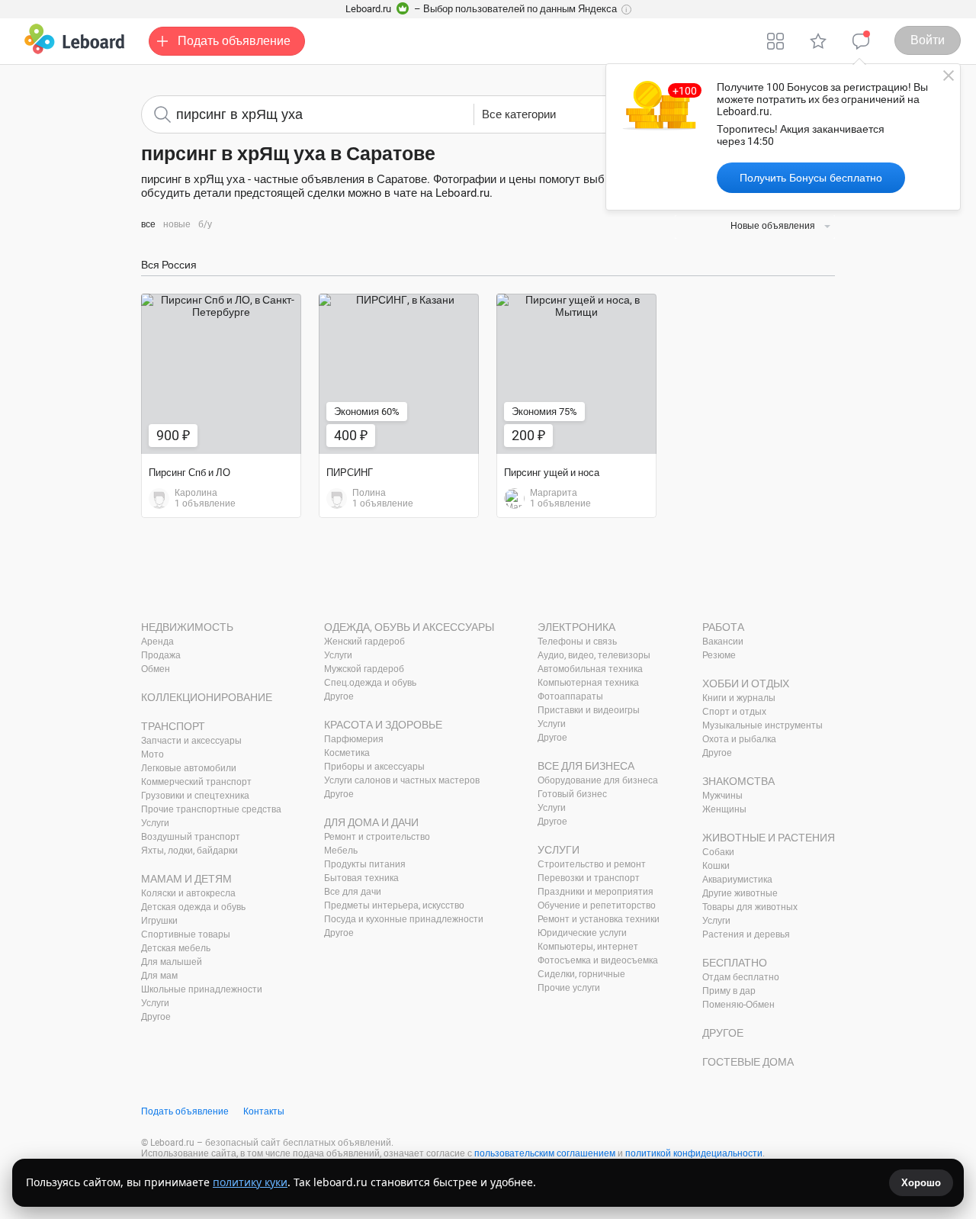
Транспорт (173, 726)
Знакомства (738, 781)
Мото (152, 754)
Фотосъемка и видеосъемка (598, 960)
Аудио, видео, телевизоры (594, 655)
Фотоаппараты (570, 696)
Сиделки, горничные (581, 974)
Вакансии (722, 641)
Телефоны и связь (577, 641)
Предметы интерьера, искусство (394, 905)
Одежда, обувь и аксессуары (409, 627)
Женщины (724, 809)
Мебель (341, 850)
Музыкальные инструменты (762, 725)
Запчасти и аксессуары (191, 740)
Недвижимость (187, 627)
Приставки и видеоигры (589, 710)
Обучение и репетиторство (597, 905)
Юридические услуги (582, 933)
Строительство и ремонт (592, 864)
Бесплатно (734, 963)
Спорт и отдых (734, 711)
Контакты (263, 1111)
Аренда (157, 641)
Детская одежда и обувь (193, 907)
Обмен (155, 669)
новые (177, 224)
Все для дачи (352, 891)
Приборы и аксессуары (374, 766)
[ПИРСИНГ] (399, 374)
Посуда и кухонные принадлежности (403, 919)
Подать (234, 41)
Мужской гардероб (364, 669)
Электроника (576, 627)
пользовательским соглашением (544, 1153)
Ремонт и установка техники (599, 919)
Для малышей (171, 962)
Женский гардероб (364, 641)
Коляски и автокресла (188, 893)
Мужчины (722, 795)
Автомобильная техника (590, 669)
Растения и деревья (746, 934)
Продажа (161, 655)
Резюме (719, 655)
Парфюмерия (354, 739)
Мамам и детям (186, 879)
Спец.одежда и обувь (370, 682)
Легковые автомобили (188, 768)
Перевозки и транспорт (589, 878)
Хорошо (921, 1182)
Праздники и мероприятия (595, 891)
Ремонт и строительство (377, 836)
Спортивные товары (185, 934)
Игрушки (159, 920)
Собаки (718, 852)
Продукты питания (365, 864)
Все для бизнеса (586, 766)
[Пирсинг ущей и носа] (576, 374)
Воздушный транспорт (190, 836)
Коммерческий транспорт (196, 782)
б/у (205, 224)
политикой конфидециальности (693, 1153)
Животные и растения (768, 837)
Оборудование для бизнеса (598, 780)
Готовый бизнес (572, 794)
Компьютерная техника (588, 682)
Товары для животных (750, 907)
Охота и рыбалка (739, 739)
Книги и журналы (738, 698)
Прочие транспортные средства (211, 809)
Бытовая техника (361, 878)
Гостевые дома (748, 1062)
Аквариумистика (737, 879)
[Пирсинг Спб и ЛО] (221, 374)
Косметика (347, 753)
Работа (723, 627)
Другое (156, 1017)
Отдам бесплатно (740, 977)
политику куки (250, 1182)
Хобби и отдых (745, 683)
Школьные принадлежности (201, 989)
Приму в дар (729, 991)
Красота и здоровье (383, 725)
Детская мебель (175, 948)
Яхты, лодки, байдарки (189, 850)
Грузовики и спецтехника (195, 795)
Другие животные (740, 893)
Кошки (716, 865)
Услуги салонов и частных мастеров (402, 780)
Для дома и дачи (371, 822)
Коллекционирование (206, 697)
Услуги (155, 823)
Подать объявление (185, 1111)
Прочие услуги (569, 988)
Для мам (159, 975)
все (148, 224)
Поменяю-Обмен (738, 1004)
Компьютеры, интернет (588, 946)
